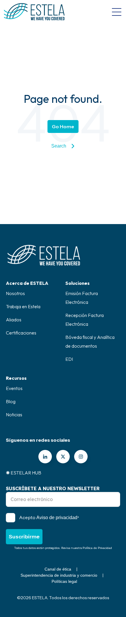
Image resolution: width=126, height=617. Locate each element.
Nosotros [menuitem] (15, 293)
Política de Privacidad (97, 548)
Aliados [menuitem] (13, 320)
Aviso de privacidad (56, 517)
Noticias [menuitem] (14, 414)
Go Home (63, 126)
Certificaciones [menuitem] (21, 333)
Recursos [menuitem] (16, 378)
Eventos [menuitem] (14, 388)
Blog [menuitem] (11, 401)
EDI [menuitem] (69, 359)
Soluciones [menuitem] (77, 283)
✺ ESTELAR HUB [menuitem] (23, 473)
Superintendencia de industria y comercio (59, 575)
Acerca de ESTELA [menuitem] (27, 283)
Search (58, 145)
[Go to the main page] (34, 11)
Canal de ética (58, 569)
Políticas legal (64, 581)
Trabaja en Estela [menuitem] (23, 306)
